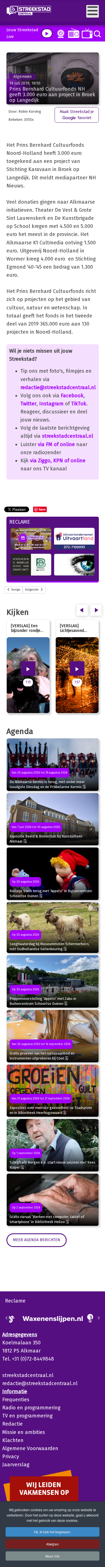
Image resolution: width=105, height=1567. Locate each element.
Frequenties (15, 1400)
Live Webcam (60, 34)
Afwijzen (52, 1544)
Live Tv (86, 33)
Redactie (12, 1424)
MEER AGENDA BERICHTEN (36, 1240)
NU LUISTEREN (72, 33)
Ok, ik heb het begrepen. (52, 1531)
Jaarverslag (15, 1465)
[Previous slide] (6, 1318)
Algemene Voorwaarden (30, 1448)
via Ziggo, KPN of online (57, 461)
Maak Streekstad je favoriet (77, 114)
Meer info (52, 1556)
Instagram (51, 404)
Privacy (10, 1456)
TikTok (78, 404)
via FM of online (56, 444)
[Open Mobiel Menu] (92, 11)
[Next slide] (98, 1318)
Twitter (28, 404)
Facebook (72, 396)
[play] (47, 33)
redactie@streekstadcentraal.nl (58, 387)
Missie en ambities (23, 1432)
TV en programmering (27, 1416)
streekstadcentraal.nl (67, 436)
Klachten (13, 1440)
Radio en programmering (31, 1408)
